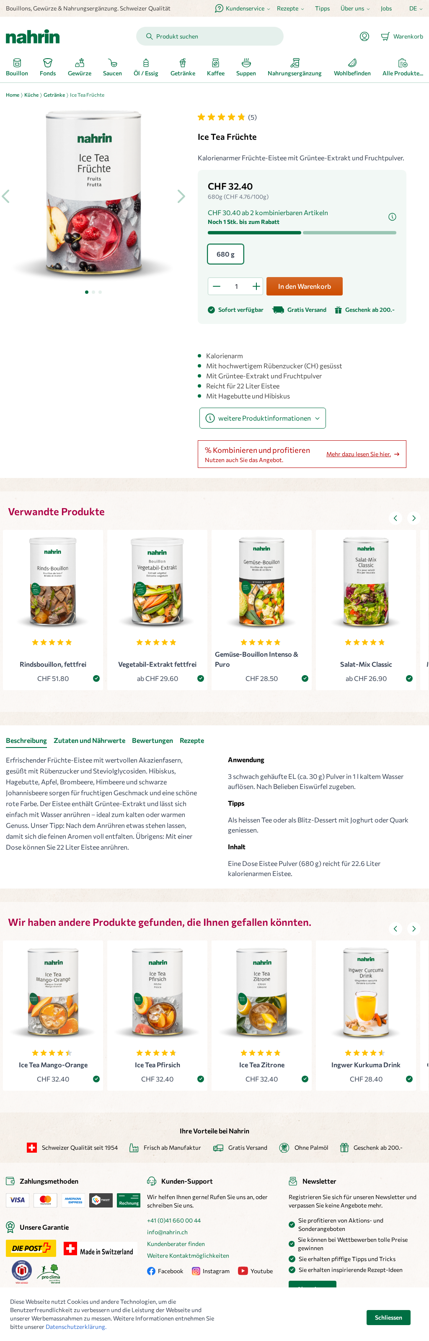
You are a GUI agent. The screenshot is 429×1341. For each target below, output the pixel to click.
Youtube (262, 1270)
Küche (31, 95)
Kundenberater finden (176, 1243)
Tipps (322, 8)
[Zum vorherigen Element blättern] (395, 518)
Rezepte (192, 740)
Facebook (170, 1270)
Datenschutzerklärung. (76, 1326)
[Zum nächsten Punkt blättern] (414, 518)
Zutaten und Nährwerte (89, 740)
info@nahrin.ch (167, 1232)
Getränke (54, 95)
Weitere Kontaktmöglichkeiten (188, 1255)
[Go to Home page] (32, 36)
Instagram (216, 1270)
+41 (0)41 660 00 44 (174, 1220)
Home (12, 95)
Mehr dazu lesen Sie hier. (358, 453)
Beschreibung (26, 740)
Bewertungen (152, 740)
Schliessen (388, 1317)
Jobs (386, 8)
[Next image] (181, 196)
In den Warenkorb (304, 286)
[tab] (86, 292)
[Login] (368, 36)
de (413, 8)
